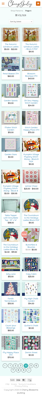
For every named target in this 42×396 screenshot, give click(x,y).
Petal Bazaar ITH (11, 74)
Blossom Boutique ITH (31, 75)
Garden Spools (11, 100)
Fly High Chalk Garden (31, 300)
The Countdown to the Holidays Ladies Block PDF (31, 217)
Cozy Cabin (31, 274)
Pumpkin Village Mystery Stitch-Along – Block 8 (11, 188)
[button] (3, 4)
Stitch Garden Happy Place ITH (31, 128)
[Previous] (5, 365)
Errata (14, 384)
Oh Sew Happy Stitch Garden (31, 101)
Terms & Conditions (27, 384)
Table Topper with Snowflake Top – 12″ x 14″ (10, 217)
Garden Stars (11, 154)
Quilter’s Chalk (31, 325)
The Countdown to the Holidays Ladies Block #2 (10, 247)
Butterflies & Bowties (31, 246)
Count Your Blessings (11, 326)
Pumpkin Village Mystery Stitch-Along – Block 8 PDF (31, 158)
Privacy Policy (21, 386)
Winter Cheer (31, 186)
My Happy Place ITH (11, 353)
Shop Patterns (17, 11)
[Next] (29, 370)
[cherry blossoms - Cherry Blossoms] (20, 3)
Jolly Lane (11, 274)
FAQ (7, 384)
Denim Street (31, 352)
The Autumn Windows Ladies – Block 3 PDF (31, 46)
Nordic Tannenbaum (10, 300)
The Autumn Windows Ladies (11, 45)
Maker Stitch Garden (11, 128)
